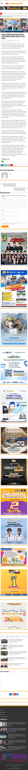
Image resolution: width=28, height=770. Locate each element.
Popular (7, 636)
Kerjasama (2, 714)
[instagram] (18, 694)
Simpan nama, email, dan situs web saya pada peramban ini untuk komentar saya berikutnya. (13, 223)
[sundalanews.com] (14, 3)
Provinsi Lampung (16, 40)
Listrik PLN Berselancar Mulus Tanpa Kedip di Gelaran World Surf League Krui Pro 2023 (17, 724)
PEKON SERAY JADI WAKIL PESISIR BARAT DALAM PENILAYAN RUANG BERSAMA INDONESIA (16, 646)
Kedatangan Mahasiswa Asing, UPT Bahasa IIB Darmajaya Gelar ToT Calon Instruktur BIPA (17, 736)
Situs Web (3, 218)
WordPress (12, 765)
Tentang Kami (3, 712)
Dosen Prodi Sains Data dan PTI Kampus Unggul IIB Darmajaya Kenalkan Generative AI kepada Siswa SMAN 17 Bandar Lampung (17, 652)
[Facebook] (10, 694)
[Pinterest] (15, 694)
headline (6, 15)
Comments (12, 636)
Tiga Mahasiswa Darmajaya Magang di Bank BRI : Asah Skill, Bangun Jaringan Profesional (17, 742)
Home (2, 15)
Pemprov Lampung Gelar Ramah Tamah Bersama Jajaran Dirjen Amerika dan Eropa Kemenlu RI (9, 184)
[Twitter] (13, 694)
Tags (17, 636)
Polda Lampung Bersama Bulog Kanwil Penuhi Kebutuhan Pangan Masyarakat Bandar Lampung (17, 730)
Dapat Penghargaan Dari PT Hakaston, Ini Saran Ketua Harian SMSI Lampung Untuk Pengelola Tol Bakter (17, 748)
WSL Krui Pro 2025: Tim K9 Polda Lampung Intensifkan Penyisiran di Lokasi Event (19, 189)
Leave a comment (6, 41)
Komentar (3, 198)
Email (2, 214)
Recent (2, 636)
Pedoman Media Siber (4, 716)
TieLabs (21, 765)
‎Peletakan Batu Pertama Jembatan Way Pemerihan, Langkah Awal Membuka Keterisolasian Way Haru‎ (15, 640)
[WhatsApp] (2, 162)
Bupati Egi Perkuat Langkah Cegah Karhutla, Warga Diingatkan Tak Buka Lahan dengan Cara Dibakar (17, 658)
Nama (2, 210)
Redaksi (1, 710)
